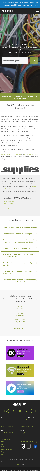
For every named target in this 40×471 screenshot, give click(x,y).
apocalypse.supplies (10, 208)
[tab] (20, 228)
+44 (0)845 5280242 (7, 433)
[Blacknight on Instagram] (21, 411)
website (33, 186)
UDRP (3, 442)
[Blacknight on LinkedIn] (27, 411)
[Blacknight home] (7, 10)
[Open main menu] (37, 11)
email (4, 189)
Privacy (27, 470)
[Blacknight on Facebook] (14, 411)
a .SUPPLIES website (30, 154)
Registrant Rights (6, 449)
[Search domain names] (34, 60)
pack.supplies (8, 203)
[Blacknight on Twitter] (7, 411)
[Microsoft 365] (20, 388)
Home (10, 52)
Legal (3, 437)
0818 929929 (5, 420)
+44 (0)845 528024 (20, 328)
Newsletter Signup (27, 441)
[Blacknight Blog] (33, 411)
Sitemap (14, 470)
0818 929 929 (20, 315)
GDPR (3, 447)
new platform (34, 5)
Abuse (3, 444)
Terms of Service (6, 439)
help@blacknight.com (26, 420)
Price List (19, 470)
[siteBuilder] (20, 353)
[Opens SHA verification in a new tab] (35, 446)
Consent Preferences (7, 470)
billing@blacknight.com (27, 433)
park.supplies (8, 205)
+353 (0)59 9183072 (20, 322)
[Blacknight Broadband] (20, 370)
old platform (30, 2)
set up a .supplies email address (11, 154)
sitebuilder (12, 189)
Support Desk (25, 437)
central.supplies (9, 201)
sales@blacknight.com (20, 309)
